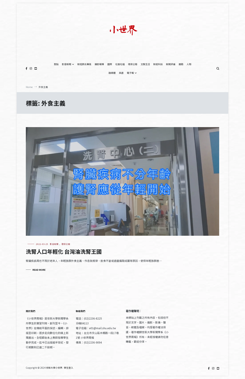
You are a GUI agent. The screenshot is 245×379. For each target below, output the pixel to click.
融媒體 (112, 72)
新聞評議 (170, 64)
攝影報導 (99, 64)
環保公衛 (132, 64)
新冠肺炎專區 (84, 64)
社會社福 (120, 64)
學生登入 (68, 367)
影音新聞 (66, 64)
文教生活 (145, 64)
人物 (189, 64)
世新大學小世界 (54, 367)
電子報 (130, 72)
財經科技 (158, 64)
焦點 (56, 64)
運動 (181, 64)
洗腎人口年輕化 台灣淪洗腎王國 (64, 251)
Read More (39, 269)
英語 (121, 72)
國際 (109, 64)
